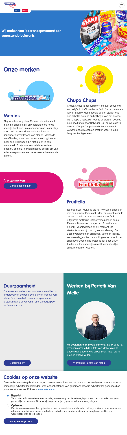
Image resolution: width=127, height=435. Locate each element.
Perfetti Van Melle (11, 4)
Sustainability (17, 363)
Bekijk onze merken (20, 185)
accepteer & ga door (21, 421)
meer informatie (46, 389)
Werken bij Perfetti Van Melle (89, 363)
